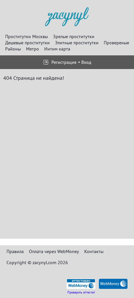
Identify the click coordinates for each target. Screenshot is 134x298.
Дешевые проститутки (27, 43)
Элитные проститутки (77, 43)
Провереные (116, 43)
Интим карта (57, 49)
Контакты (93, 251)
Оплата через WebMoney (54, 251)
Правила (15, 251)
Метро (32, 49)
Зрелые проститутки (73, 36)
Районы (13, 49)
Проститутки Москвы (26, 36)
